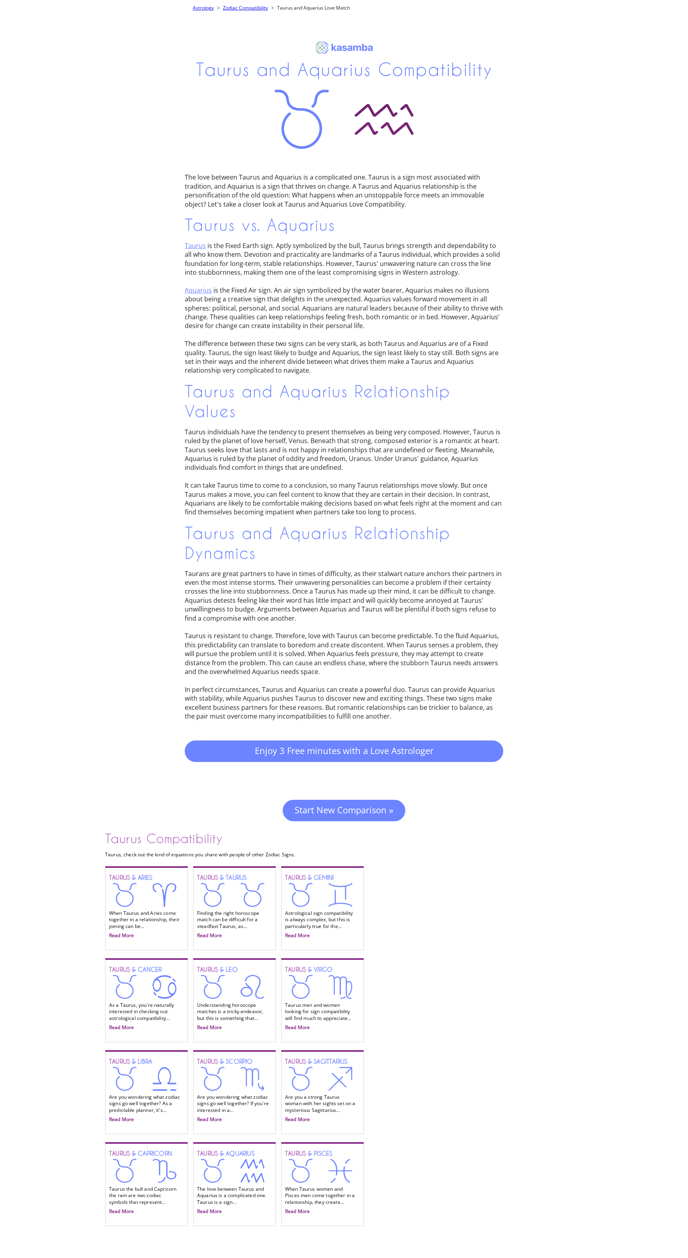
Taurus (195, 245)
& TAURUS (228, 906)
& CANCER (141, 998)
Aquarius (198, 290)
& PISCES (320, 1182)
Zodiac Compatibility (245, 7)
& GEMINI (319, 906)
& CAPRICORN (142, 1182)
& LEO (230, 998)
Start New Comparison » (344, 810)
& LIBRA (144, 1090)
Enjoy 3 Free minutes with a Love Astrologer (344, 750)
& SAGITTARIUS (320, 1090)
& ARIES (144, 906)
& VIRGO (318, 998)
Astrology (203, 7)
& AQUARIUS (232, 1182)
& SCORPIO (233, 1090)
